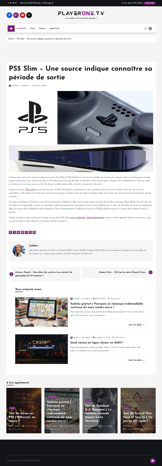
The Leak (29, 190)
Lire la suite (136, 325)
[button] (150, 383)
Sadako (15, 86)
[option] (23, 410)
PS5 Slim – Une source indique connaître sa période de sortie (44, 39)
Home (11, 39)
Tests (32, 29)
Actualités (21, 29)
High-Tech (54, 29)
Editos (42, 29)
